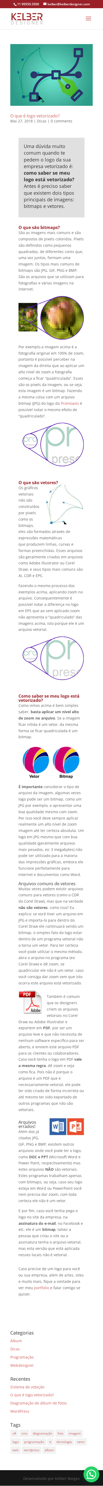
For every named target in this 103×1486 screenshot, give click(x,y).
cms (24, 1433)
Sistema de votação (27, 1386)
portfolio (41, 1287)
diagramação (42, 1433)
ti (50, 1442)
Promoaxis (70, 403)
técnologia (64, 1442)
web (15, 1450)
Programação (22, 1357)
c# (14, 1433)
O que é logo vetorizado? (35, 116)
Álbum (16, 1340)
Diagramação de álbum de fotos (38, 1403)
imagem (75, 1433)
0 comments (61, 120)
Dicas (41, 120)
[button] (91, 1474)
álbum (49, 1450)
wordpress (31, 1450)
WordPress (19, 1411)
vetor (81, 1442)
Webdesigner (22, 1365)
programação (34, 1442)
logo (15, 1442)
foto (60, 1433)
